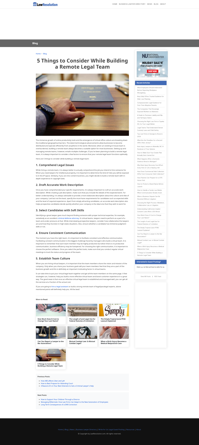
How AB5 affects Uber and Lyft (53, 381)
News (149, 4)
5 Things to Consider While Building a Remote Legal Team (50, 365)
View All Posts (146, 276)
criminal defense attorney (68, 218)
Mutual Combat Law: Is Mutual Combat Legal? (82, 342)
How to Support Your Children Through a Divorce (60, 399)
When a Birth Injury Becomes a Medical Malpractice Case (113, 342)
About (163, 4)
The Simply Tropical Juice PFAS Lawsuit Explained (113, 320)
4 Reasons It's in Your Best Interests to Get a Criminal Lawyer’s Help (67, 386)
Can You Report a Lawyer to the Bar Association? (51, 342)
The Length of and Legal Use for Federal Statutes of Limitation (82, 320)
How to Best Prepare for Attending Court (57, 383)
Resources (130, 429)
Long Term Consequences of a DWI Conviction (59, 404)
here (141, 267)
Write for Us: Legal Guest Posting (111, 429)
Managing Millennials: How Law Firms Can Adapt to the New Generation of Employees (74, 402)
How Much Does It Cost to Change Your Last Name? (48, 320)
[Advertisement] (99, 23)
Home (114, 4)
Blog (156, 4)
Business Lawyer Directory (132, 4)
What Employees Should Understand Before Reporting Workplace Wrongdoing (149, 90)
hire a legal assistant (59, 286)
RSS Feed (157, 276)
